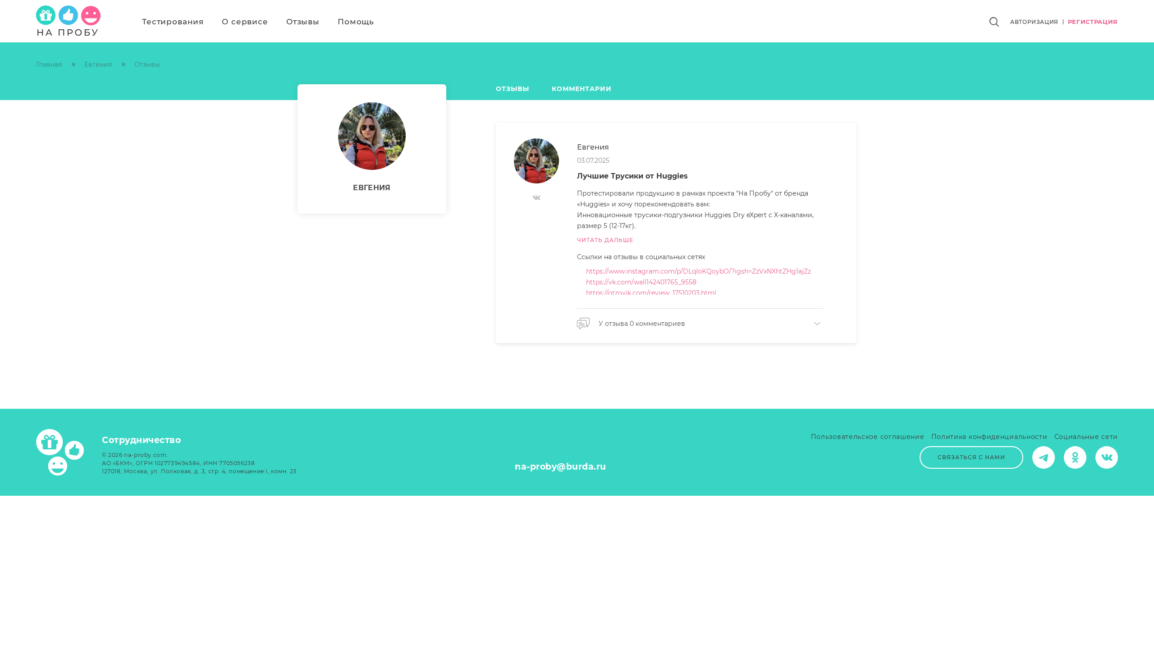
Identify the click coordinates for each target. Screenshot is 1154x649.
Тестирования (173, 21)
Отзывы (303, 21)
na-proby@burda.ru (560, 467)
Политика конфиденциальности (989, 437)
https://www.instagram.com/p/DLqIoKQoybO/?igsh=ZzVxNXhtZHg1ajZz (698, 271)
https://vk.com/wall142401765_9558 (641, 282)
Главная (49, 64)
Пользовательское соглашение (868, 437)
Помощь (356, 21)
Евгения (98, 64)
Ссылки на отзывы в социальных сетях (641, 257)
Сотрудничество (141, 440)
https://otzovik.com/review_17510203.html (651, 293)
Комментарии (582, 89)
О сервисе (245, 21)
